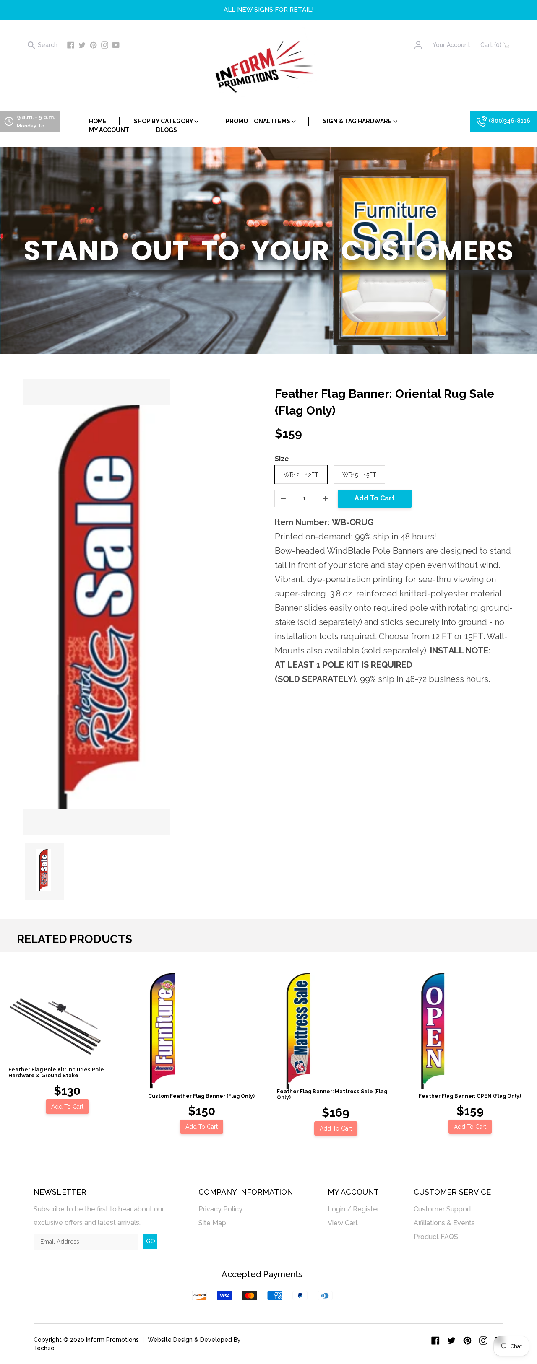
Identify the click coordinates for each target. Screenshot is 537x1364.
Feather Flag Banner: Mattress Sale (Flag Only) (332, 1094)
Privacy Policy (220, 1209)
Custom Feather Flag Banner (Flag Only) (201, 1096)
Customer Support (443, 1209)
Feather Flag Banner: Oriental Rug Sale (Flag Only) (384, 402)
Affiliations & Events (444, 1223)
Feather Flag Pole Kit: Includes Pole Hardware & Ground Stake (56, 1073)
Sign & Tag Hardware (358, 121)
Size (282, 459)
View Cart (343, 1223)
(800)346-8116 (508, 120)
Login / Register (353, 1209)
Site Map (212, 1223)
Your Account (451, 44)
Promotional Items (259, 121)
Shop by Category (164, 121)
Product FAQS (436, 1237)
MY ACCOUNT (109, 130)
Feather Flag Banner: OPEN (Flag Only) (470, 1096)
